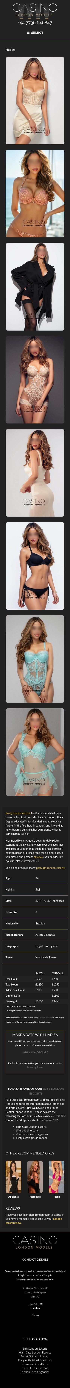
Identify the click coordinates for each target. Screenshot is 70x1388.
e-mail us (35, 1308)
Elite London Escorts (35, 1348)
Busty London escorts (18, 813)
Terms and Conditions (35, 1364)
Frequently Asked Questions (35, 1360)
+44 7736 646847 (35, 1052)
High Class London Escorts (31, 1127)
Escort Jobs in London (35, 1368)
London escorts (45, 1018)
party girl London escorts (50, 868)
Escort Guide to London (35, 1356)
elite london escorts (27, 1130)
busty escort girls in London (32, 1138)
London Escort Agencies (35, 1372)
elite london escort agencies (32, 1134)
